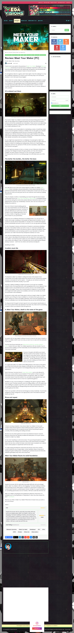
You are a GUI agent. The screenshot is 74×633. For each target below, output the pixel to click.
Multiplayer (33, 529)
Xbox (33, 55)
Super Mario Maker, (27, 372)
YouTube (22, 549)
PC (19, 55)
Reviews (10, 52)
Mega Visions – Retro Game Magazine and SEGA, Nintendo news (51, 629)
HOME (6, 20)
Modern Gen (15, 55)
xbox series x (35, 532)
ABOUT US (40, 2)
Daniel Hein (9, 63)
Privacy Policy (68, 629)
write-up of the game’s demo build (26, 198)
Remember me (55, 103)
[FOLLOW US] (37, 623)
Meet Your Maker (31, 66)
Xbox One (37, 55)
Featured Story (8, 55)
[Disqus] (25, 570)
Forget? (67, 100)
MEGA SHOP (24, 20)
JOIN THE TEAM (46, 2)
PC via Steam (10, 496)
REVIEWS (17, 20)
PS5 (25, 55)
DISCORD (41, 20)
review (20, 532)
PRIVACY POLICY (54, 2)
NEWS (11, 20)
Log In (60, 105)
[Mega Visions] (13, 11)
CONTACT (68, 2)
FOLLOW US (37, 628)
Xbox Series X (42, 55)
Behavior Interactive (12, 529)
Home (7, 52)
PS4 (22, 55)
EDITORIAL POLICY (61, 2)
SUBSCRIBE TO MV (32, 20)
